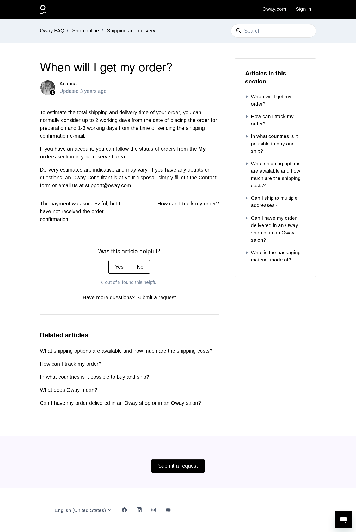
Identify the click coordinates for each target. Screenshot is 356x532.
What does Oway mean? (68, 390)
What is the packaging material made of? (276, 256)
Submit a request (156, 297)
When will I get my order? (271, 100)
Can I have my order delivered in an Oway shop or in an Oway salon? (120, 403)
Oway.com (274, 9)
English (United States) (80, 510)
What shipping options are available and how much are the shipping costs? (126, 351)
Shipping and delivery (131, 30)
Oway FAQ (52, 30)
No (140, 267)
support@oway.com (108, 185)
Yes (119, 267)
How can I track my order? (188, 203)
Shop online (85, 30)
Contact (208, 177)
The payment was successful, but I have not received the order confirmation (80, 211)
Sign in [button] (303, 9)
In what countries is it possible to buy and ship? (94, 377)
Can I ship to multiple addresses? (274, 201)
